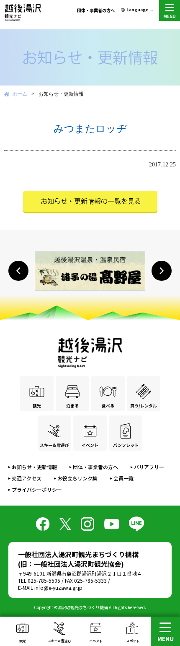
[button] (18, 271)
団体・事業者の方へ (96, 10)
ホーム (19, 94)
